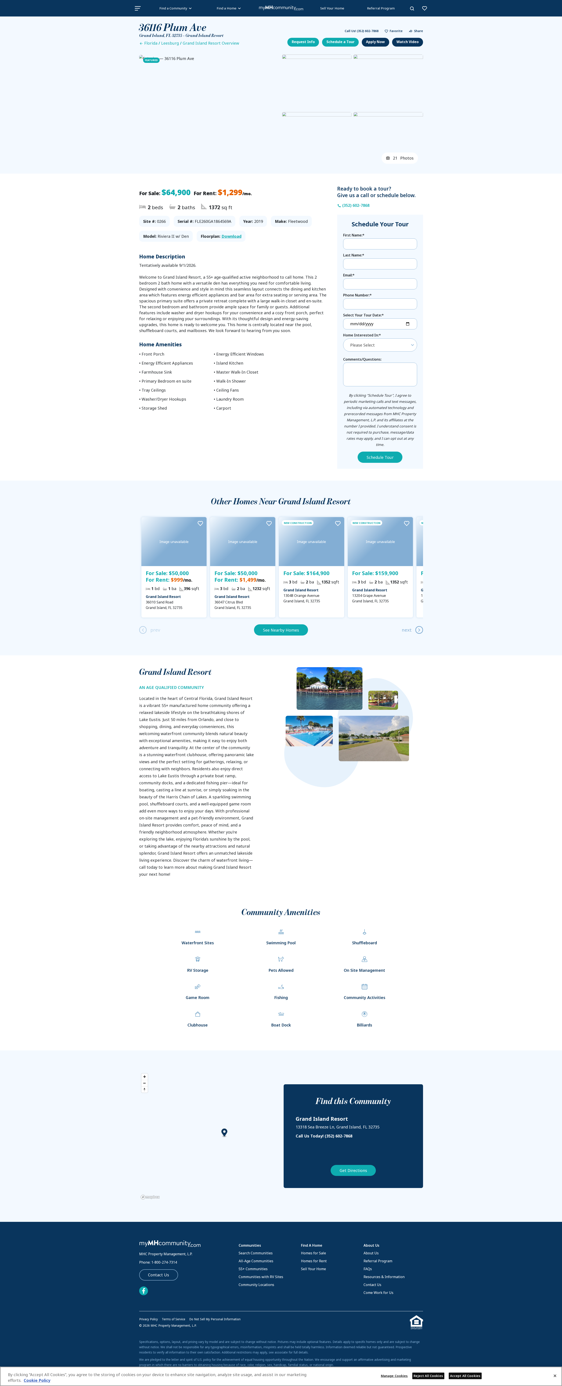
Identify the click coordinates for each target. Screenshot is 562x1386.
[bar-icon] (138, 8)
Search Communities (256, 1253)
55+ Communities (253, 1268)
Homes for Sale (313, 1253)
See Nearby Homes (281, 630)
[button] (392, 31)
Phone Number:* (357, 295)
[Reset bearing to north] (144, 1089)
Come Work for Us (378, 1292)
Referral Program (381, 8)
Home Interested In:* (362, 335)
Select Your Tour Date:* (363, 315)
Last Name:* (353, 255)
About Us (371, 1253)
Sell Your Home (332, 8)
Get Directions (353, 1170)
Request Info (303, 41)
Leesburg (170, 43)
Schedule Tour (380, 457)
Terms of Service (173, 1319)
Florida (150, 43)
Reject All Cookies (428, 1376)
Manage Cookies (394, 1376)
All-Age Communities (256, 1261)
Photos (403, 158)
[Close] (555, 1376)
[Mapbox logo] (150, 1197)
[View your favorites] (424, 8)
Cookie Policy (37, 1380)
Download (231, 236)
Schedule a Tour (340, 41)
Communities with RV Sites (261, 1276)
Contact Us (158, 1274)
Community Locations (256, 1284)
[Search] (412, 9)
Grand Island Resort (163, 596)
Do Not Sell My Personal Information (215, 1319)
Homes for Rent (314, 1261)
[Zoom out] (144, 1083)
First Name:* (353, 235)
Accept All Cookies (465, 1376)
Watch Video (407, 41)
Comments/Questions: (362, 359)
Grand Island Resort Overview (211, 43)
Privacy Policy (148, 1319)
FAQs (368, 1268)
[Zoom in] (144, 1077)
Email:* (349, 275)
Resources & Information (384, 1276)
